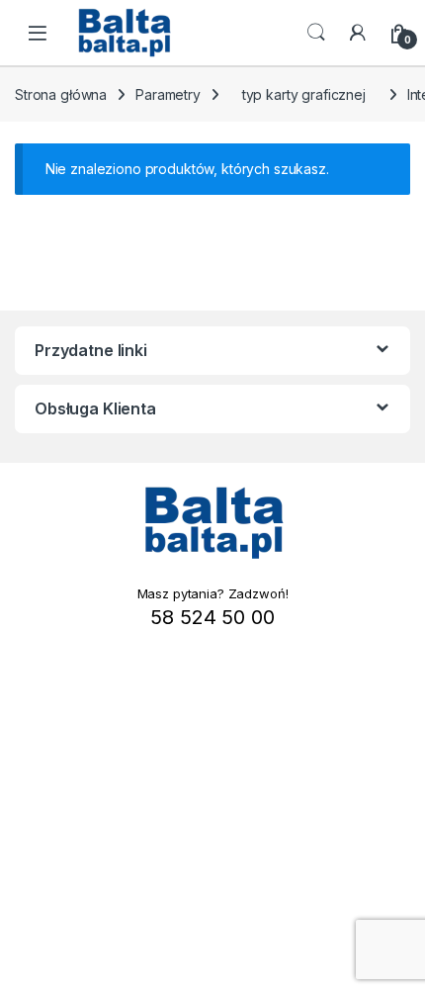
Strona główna (61, 94)
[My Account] (358, 33)
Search (316, 33)
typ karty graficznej (304, 94)
